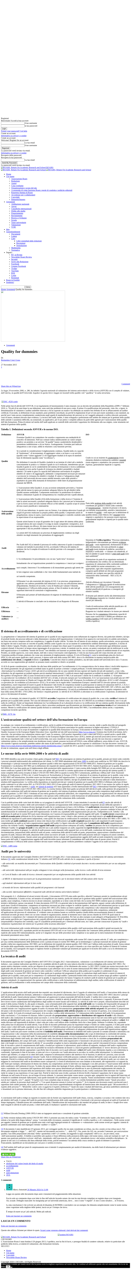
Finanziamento (17, 213)
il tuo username (31, 123)
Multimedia (15, 248)
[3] (9, 859)
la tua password (31, 126)
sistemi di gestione (46, 786)
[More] (51, 375)
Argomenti (10, 202)
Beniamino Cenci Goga (10, 360)
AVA (8, 1175)
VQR (13, 227)
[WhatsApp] (33, 375)
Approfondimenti (13, 232)
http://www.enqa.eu (87, 732)
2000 (84, 761)
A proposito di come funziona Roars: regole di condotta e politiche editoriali (41, 190)
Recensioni (20, 243)
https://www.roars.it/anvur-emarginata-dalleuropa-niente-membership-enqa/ (31, 746)
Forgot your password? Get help (14, 131)
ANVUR (10, 1168)
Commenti (126, 384)
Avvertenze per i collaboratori (23, 195)
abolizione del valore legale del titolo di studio (24, 1163)
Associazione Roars (19, 179)
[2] (103, 802)
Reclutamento (16, 216)
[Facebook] (5, 375)
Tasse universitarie (18, 222)
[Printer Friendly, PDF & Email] (8, 1154)
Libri (13, 239)
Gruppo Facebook (18, 266)
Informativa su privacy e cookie (13, 136)
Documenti (15, 234)
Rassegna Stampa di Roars (22, 192)
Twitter (14, 268)
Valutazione (16, 225)
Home (8, 174)
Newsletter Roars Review (21, 257)
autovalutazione (12, 1173)
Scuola (14, 220)
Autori (14, 183)
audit (33, 786)
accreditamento (12, 1166)
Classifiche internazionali (21, 209)
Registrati (15, 278)
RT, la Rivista (16, 255)
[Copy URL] (42, 375)
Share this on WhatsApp (11, 386)
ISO (57, 759)
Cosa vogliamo (17, 186)
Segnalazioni (21, 245)
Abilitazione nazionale (20, 204)
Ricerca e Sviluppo (19, 218)
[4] (31, 1057)
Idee (8, 229)
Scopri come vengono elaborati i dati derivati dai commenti (64, 1230)
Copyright (15, 197)
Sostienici (10, 282)
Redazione (15, 181)
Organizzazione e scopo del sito (24, 188)
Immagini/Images (18, 199)
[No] (11, 1267)
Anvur (14, 206)
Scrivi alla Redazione (19, 262)
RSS (13, 273)
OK (8, 1267)
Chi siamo (10, 176)
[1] (90, 655)
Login (13, 275)
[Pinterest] (23, 375)
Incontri (14, 259)
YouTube (15, 271)
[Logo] (23, 170)
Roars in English (13, 280)
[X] (14, 375)
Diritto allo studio (18, 211)
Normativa (15, 250)
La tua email (30, 143)
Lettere (14, 236)
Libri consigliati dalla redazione (29, 241)
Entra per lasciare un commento (19, 1216)
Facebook (15, 264)
